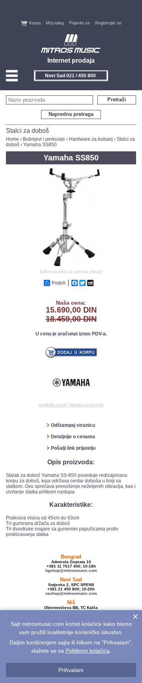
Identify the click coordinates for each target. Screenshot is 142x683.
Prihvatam (71, 670)
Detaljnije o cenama (73, 436)
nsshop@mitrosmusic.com (71, 593)
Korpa (35, 22)
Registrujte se (108, 22)
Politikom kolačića (87, 651)
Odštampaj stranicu (73, 425)
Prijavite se (79, 22)
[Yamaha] (71, 382)
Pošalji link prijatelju (73, 448)
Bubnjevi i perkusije (44, 139)
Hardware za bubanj (91, 139)
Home (12, 139)
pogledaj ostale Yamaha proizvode (71, 404)
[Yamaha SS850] (71, 264)
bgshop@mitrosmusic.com (71, 570)
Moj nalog (55, 22)
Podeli (58, 283)
